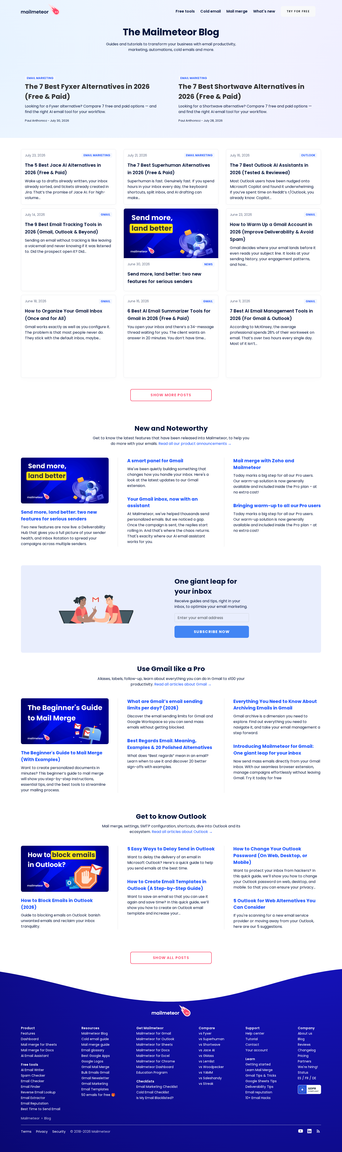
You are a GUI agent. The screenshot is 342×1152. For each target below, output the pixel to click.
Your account (256, 1050)
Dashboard (30, 1039)
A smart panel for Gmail (155, 461)
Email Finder (30, 1086)
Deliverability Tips (259, 1086)
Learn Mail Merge (259, 1070)
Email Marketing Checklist (157, 1086)
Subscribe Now (212, 631)
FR (306, 1078)
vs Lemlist (207, 1061)
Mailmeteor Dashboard (155, 1067)
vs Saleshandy (210, 1078)
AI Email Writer (32, 1070)
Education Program (152, 1072)
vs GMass (206, 1055)
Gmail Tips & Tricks (260, 1075)
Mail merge (237, 11)
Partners (304, 1061)
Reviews (304, 1044)
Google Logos (92, 1061)
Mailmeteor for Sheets (154, 1044)
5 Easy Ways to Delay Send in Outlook (171, 849)
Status (303, 1072)
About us (305, 1033)
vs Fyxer (205, 1033)
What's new (264, 11)
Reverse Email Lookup (38, 1092)
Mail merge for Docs (37, 1050)
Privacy (42, 1131)
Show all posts (171, 957)
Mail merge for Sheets (39, 1044)
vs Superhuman (211, 1039)
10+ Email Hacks (258, 1097)
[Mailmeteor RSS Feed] (318, 1131)
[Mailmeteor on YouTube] (300, 1131)
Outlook (308, 155)
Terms (26, 1131)
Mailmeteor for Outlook (155, 1039)
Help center (254, 1033)
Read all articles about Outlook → (182, 831)
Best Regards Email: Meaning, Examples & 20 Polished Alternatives (169, 744)
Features (28, 1033)
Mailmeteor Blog (94, 1033)
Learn (250, 1059)
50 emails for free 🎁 (98, 1094)
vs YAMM (206, 1072)
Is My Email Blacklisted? (155, 1097)
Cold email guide (95, 1039)
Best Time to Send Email (40, 1109)
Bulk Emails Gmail (95, 1072)
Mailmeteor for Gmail (153, 1033)
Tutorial (251, 1039)
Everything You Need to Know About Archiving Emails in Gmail (275, 704)
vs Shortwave (209, 1044)
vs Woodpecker (211, 1067)
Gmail (105, 214)
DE (314, 1078)
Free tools (185, 11)
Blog (301, 1039)
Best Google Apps (95, 1055)
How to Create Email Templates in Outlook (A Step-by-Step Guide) (166, 885)
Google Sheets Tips (261, 1081)
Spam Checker (33, 1075)
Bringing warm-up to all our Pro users (277, 506)
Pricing (303, 1055)
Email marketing (40, 78)
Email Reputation (34, 1103)
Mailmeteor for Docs (153, 1050)
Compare (207, 1028)
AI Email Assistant (35, 1055)
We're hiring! (308, 1067)
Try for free (298, 11)
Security (59, 1131)
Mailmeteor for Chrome (155, 1061)
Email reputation (258, 1092)
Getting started (258, 1064)
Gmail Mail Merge (95, 1067)
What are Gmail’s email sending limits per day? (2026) (165, 704)
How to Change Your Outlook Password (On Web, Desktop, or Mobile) (270, 856)
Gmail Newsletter (95, 1078)
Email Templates (95, 1089)
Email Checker (32, 1081)
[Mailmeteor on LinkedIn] (309, 1131)
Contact (252, 1044)
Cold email (210, 11)
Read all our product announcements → (194, 443)
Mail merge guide (95, 1044)
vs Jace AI (207, 1050)
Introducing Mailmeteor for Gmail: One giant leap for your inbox (273, 749)
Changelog (307, 1050)
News (208, 264)
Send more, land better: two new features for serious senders (59, 515)
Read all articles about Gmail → (182, 684)
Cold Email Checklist (152, 1092)
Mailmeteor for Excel (153, 1055)
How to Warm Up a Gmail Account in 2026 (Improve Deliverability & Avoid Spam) (271, 232)
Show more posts (171, 395)
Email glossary (92, 1050)
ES (299, 1078)
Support (252, 1028)
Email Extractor (33, 1097)
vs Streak (206, 1083)
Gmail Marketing (94, 1083)
